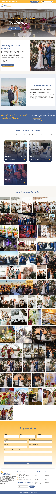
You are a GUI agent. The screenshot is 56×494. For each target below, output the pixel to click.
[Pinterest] (14, 1)
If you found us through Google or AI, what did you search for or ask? (15, 449)
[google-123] (7, 1)
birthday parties (41, 91)
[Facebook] (3, 1)
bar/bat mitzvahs (36, 92)
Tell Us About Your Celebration (9, 454)
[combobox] (15, 447)
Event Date (6, 439)
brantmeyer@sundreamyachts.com (24, 479)
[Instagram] (5, 1)
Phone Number (39, 434)
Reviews (36, 479)
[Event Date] (5, 441)
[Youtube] (12, 1)
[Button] (24, 159)
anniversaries (47, 91)
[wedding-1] (16, 1)
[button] (35, 6)
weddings (49, 89)
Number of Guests (32, 439)
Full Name (6, 434)
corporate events (33, 91)
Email (21, 434)
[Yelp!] (9, 1)
